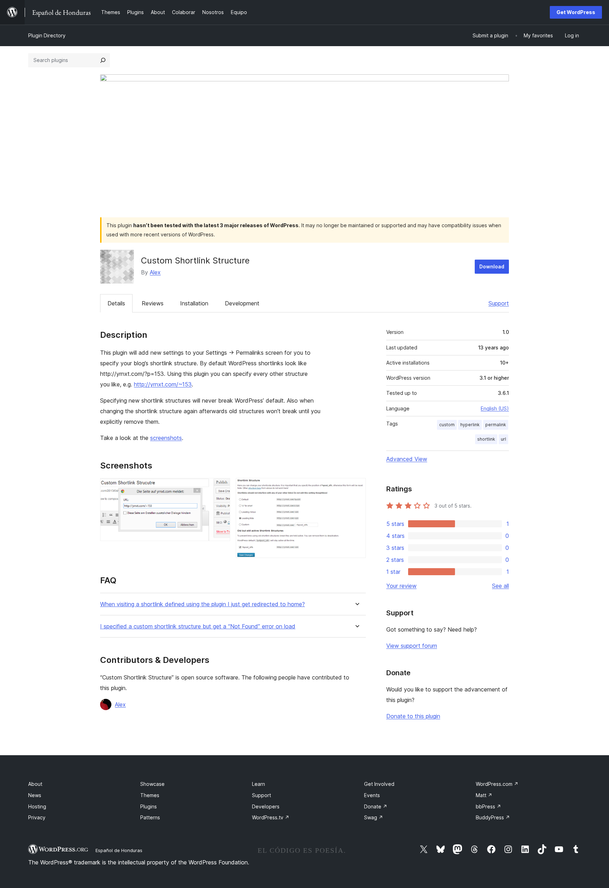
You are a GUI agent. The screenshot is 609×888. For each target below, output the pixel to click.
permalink (495, 424)
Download (491, 266)
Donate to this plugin (413, 716)
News (34, 795)
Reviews (153, 303)
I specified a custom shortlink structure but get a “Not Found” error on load (197, 626)
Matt (484, 795)
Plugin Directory (47, 35)
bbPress (488, 806)
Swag (373, 817)
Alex (155, 272)
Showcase (152, 784)
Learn (258, 784)
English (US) (495, 408)
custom (447, 424)
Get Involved (379, 784)
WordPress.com (497, 784)
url (503, 439)
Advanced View (406, 458)
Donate (375, 806)
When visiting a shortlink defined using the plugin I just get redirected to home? (202, 604)
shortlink (486, 439)
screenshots (166, 437)
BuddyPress (493, 817)
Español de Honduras (119, 850)
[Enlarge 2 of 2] (356, 487)
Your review (401, 585)
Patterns (150, 817)
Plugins (148, 806)
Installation (194, 303)
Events (372, 795)
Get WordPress (575, 12)
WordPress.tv (270, 817)
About (35, 784)
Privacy (36, 817)
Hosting (37, 806)
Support (498, 303)
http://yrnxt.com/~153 (163, 384)
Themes (149, 795)
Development (242, 303)
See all (500, 585)
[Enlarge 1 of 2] (220, 487)
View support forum (411, 645)
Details (116, 303)
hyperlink (470, 424)
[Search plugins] (103, 60)
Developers (265, 806)
